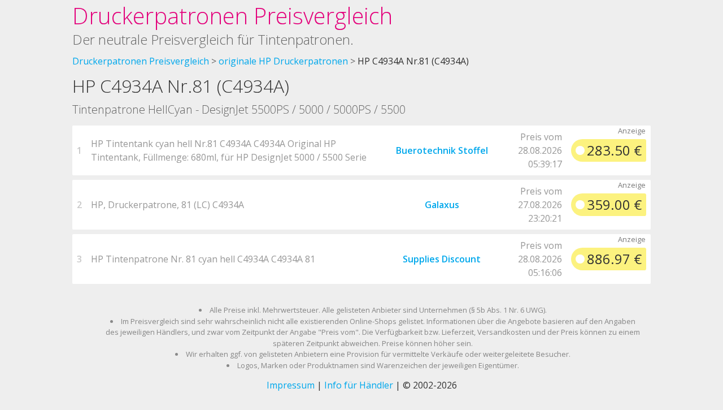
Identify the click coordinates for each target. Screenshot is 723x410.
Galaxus (442, 204)
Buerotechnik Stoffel (442, 150)
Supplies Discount (442, 259)
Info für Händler (358, 385)
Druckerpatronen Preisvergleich (232, 15)
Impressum (291, 385)
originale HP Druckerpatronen (283, 61)
